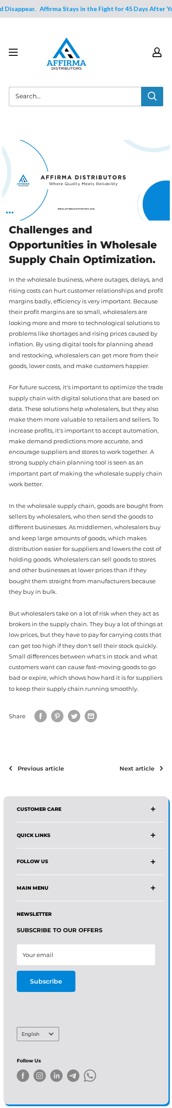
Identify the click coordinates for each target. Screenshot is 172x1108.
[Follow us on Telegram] (73, 1077)
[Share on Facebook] (40, 716)
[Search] (152, 96)
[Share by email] (91, 716)
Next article (137, 768)
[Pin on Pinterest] (57, 716)
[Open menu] (13, 52)
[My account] (157, 52)
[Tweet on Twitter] (74, 716)
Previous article (41, 768)
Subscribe (46, 981)
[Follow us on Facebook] (23, 1075)
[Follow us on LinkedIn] (56, 1075)
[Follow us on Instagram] (40, 1075)
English (30, 1034)
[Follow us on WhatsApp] (90, 1077)
